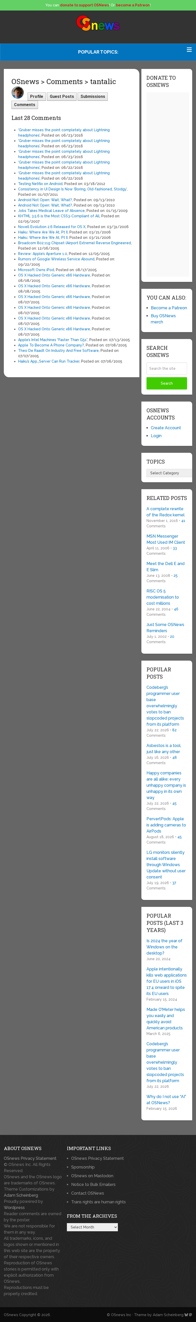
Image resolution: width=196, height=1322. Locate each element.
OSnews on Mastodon (92, 1175)
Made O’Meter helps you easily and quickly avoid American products (165, 1018)
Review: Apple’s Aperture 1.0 (42, 254)
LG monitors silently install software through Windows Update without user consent (166, 864)
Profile (36, 96)
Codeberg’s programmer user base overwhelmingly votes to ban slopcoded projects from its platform (165, 706)
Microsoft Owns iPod (36, 270)
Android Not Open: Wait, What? (45, 200)
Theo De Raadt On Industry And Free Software (58, 351)
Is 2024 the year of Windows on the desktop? (164, 947)
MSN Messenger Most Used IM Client (165, 539)
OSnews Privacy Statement (30, 1158)
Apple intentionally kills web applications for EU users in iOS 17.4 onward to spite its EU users (166, 981)
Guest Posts (62, 96)
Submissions (92, 96)
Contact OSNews (87, 1193)
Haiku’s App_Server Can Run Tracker (48, 361)
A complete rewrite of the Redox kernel (165, 511)
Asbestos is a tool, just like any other (163, 748)
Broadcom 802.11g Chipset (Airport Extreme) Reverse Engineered (74, 243)
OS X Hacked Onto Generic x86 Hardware (54, 275)
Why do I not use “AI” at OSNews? (166, 1099)
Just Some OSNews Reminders (165, 627)
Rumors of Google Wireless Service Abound (56, 259)
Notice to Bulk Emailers (93, 1184)
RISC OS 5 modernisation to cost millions (162, 597)
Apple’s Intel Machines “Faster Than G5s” (53, 340)
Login (156, 435)
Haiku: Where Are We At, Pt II (43, 232)
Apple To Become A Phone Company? (51, 345)
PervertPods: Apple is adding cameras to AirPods (166, 825)
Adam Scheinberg (21, 1195)
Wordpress (14, 1207)
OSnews (11, 1315)
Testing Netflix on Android (40, 184)
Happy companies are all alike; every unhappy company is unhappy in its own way (166, 785)
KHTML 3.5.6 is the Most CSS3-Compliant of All (59, 216)
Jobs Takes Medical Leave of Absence (51, 211)
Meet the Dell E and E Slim (165, 566)
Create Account (166, 427)
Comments (24, 104)
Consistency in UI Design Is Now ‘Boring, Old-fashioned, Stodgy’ (72, 189)
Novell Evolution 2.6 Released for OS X (51, 227)
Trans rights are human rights (98, 1202)
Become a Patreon (169, 307)
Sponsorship (83, 1167)
